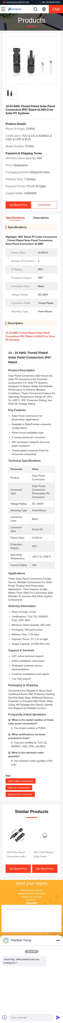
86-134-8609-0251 (51, 2)
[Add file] (4, 1017)
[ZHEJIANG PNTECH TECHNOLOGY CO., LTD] (15, 9)
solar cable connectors (20, 781)
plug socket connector (20, 794)
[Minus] (58, 940)
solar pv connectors (19, 787)
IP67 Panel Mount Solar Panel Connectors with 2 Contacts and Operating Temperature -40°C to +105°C (17, 855)
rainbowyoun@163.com (17, 2)
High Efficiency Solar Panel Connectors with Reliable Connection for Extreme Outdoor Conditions (45, 855)
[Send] (58, 1017)
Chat (56, 9)
